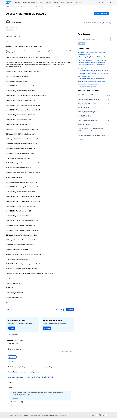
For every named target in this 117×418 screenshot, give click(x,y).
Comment (70, 309)
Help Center (70, 2)
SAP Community (10, 6)
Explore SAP (100, 2)
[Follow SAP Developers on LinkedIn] (106, 415)
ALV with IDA (82, 68)
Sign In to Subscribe (101, 13)
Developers (48, 2)
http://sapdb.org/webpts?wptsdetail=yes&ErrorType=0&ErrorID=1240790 (30, 377)
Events (62, 2)
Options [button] (109, 13)
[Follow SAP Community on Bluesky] (100, 415)
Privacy (12, 415)
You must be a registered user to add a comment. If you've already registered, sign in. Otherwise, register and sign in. (38, 393)
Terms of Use (18, 415)
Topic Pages (78, 2)
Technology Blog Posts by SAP (88, 57)
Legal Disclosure (35, 415)
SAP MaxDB (9, 30)
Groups (41, 2)
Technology (32, 6)
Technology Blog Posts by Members (90, 70)
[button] (103, 22)
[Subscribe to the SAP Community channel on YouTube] (103, 415)
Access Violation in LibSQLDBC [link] (53, 6)
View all (80, 139)
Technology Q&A (40, 6)
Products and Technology (30, 2)
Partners (56, 2)
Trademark (45, 415)
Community (16, 2)
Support (51, 415)
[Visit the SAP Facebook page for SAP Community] (97, 415)
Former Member (16, 22)
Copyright (26, 415)
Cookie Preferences (60, 415)
